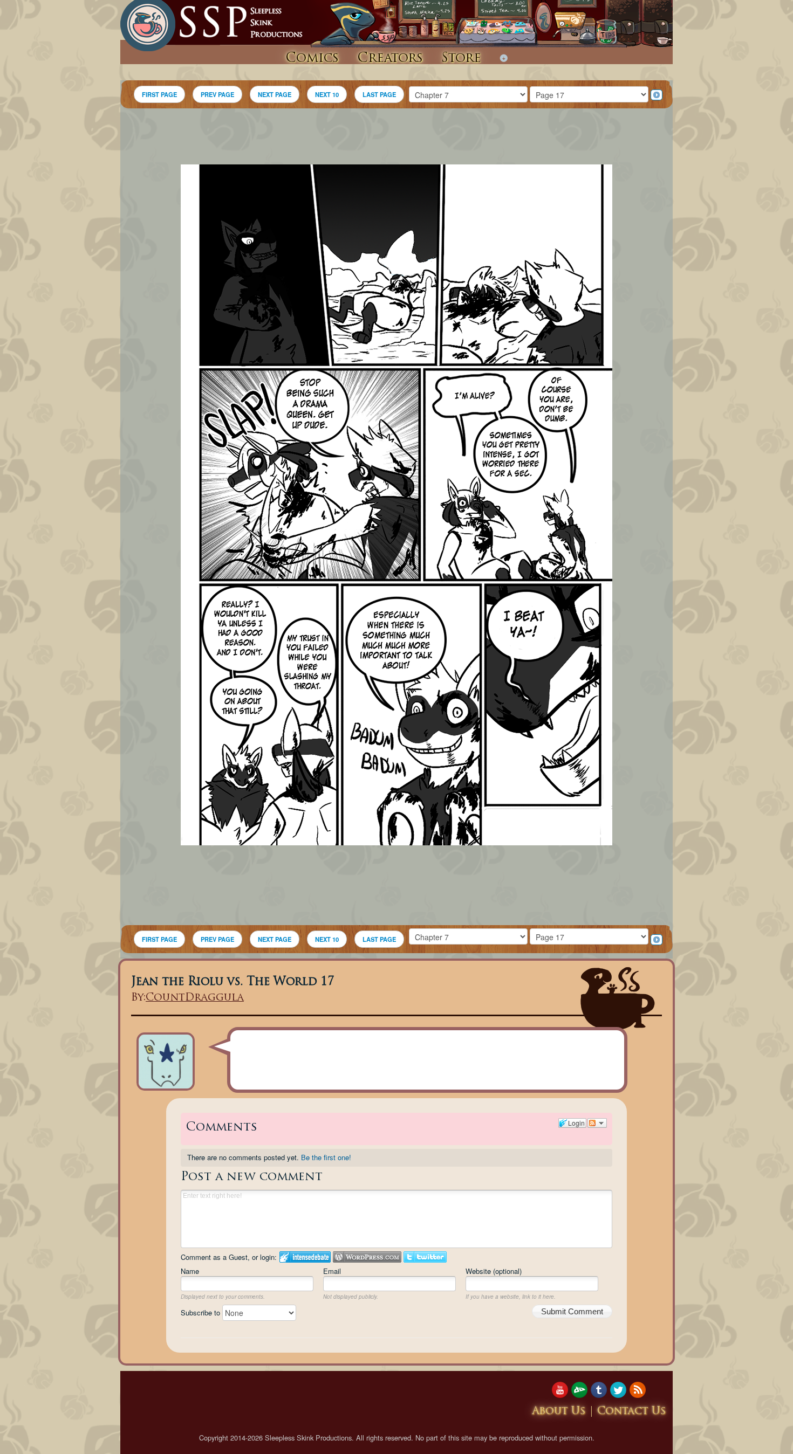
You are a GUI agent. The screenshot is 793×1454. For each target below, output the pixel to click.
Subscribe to (201, 1312)
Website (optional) (494, 1271)
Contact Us (631, 1412)
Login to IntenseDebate (305, 1257)
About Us (559, 1412)
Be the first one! (326, 1157)
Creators (390, 58)
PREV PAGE (217, 94)
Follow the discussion (597, 1123)
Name (190, 1271)
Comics (312, 58)
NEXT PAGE (274, 94)
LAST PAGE (379, 94)
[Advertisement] (396, 138)
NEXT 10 (327, 94)
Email (332, 1271)
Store (461, 58)
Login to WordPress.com (367, 1257)
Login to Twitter (425, 1257)
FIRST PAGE (159, 94)
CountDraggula (195, 998)
